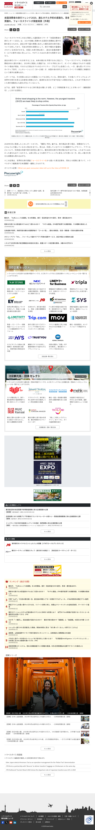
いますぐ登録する (85, 22)
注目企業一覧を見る (47, 356)
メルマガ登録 (62, 3)
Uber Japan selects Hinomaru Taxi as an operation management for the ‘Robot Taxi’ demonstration (40, 762)
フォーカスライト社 (39, 160)
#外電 (19, 24)
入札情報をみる (39, 3)
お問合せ (47, 822)
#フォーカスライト (28, 24)
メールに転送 (72, 29)
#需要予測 (39, 24)
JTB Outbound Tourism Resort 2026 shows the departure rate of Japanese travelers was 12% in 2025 (41, 770)
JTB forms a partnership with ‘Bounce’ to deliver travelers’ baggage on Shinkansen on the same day (40, 766)
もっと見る (47, 251)
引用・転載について (70, 816)
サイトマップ (50, 819)
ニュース (11, 13)
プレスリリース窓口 (26, 822)
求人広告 (38, 822)
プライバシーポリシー (26, 819)
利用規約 (39, 819)
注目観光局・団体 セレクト (24, 376)
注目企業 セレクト (19, 267)
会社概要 (41, 816)
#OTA (46, 24)
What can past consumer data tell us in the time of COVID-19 (43, 168)
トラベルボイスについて (27, 816)
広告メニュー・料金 (64, 819)
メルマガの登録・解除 (54, 816)
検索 (64, 7)
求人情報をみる (50, 3)
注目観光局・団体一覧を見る (47, 427)
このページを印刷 (84, 29)
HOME (6, 13)
